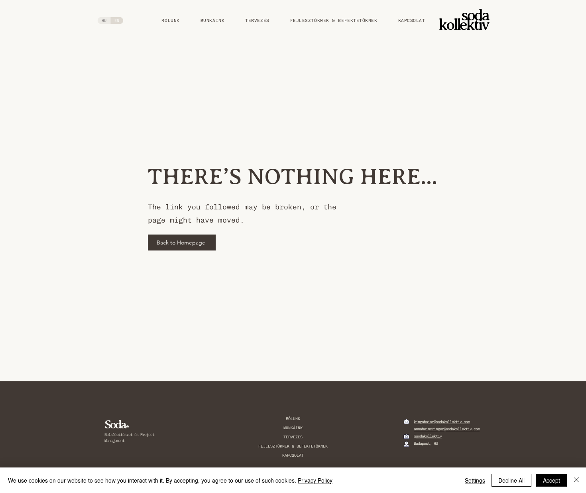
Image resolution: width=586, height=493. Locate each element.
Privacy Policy (315, 480)
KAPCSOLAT (293, 455)
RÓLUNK (293, 418)
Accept (551, 480)
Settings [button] (475, 480)
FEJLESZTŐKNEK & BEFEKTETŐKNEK (293, 446)
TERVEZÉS (293, 437)
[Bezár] (576, 480)
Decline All (511, 480)
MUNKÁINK (293, 428)
